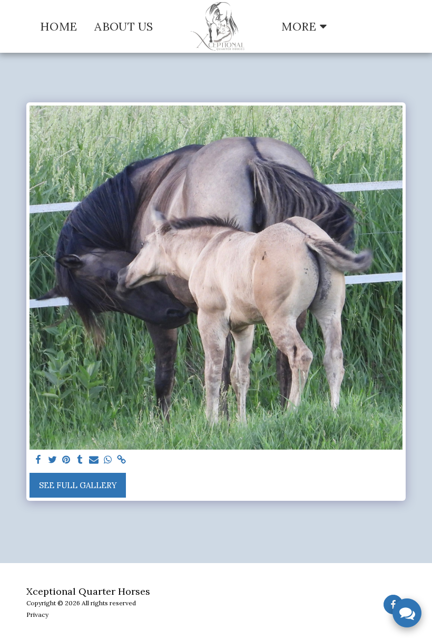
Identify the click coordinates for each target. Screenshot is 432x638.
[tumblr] (80, 460)
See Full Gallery (78, 485)
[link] (121, 460)
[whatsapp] (108, 460)
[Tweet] (52, 460)
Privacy (37, 614)
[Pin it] (66, 460)
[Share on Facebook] (39, 460)
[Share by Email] (94, 460)
